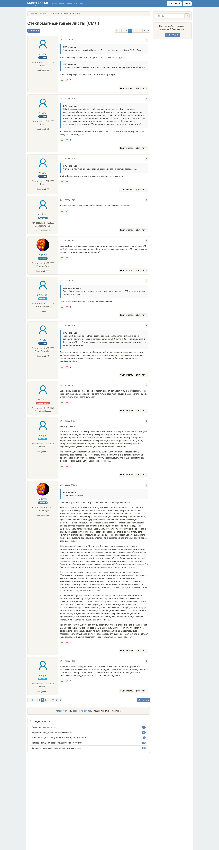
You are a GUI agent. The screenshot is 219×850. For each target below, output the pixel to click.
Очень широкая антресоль (44, 727)
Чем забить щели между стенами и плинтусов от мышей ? (59, 737)
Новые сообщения (74, 4)
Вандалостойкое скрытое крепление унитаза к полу (56, 748)
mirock (44, 214)
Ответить (34, 30)
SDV (43, 53)
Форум (54, 4)
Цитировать (127, 88)
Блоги (61, 4)
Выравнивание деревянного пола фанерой (52, 732)
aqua (44, 435)
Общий (42, 14)
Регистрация (174, 4)
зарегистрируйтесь (83, 711)
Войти (187, 4)
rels (44, 339)
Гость (43, 399)
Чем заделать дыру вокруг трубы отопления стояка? (57, 743)
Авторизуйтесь (63, 711)
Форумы (33, 14)
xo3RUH (44, 294)
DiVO (44, 254)
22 (140, 31)
